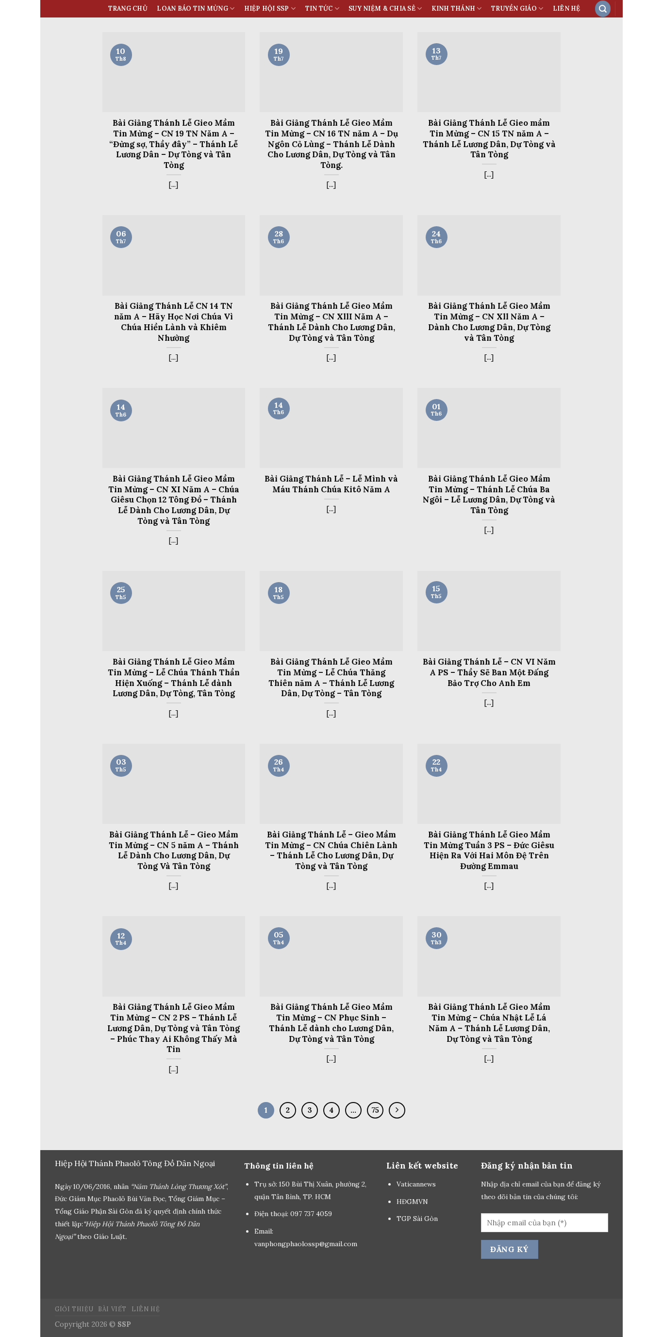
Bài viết (112, 1309)
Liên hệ (566, 8)
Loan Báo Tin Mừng (192, 8)
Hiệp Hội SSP (266, 8)
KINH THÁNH (453, 8)
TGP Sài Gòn (417, 1218)
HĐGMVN (413, 1201)
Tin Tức (319, 8)
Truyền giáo (514, 8)
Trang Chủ (128, 8)
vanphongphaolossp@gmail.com (305, 1243)
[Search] (603, 8)
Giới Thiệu (74, 1309)
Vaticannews (416, 1184)
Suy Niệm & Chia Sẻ (381, 8)
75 (375, 1110)
